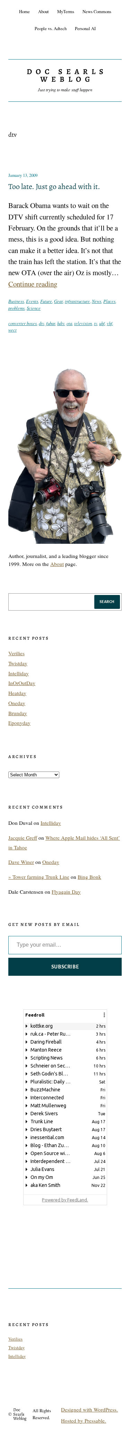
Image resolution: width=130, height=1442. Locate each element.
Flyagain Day (66, 891)
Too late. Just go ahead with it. (54, 187)
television (83, 323)
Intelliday (18, 673)
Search (107, 602)
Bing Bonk (89, 876)
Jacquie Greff (22, 837)
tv (95, 323)
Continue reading (32, 284)
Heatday (17, 693)
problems (16, 308)
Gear (58, 301)
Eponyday (19, 722)
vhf (109, 323)
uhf (102, 323)
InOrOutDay (21, 682)
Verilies (16, 653)
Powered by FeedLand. (65, 1199)
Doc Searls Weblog (67, 75)
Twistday (17, 663)
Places (109, 301)
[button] (104, 1015)
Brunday (17, 713)
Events (32, 301)
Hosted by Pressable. (83, 1420)
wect (12, 330)
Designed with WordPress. (89, 1409)
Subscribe (65, 967)
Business (16, 301)
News (96, 301)
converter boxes (22, 323)
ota (69, 323)
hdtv (60, 323)
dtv (41, 323)
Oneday (16, 703)
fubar (50, 323)
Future (46, 301)
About (57, 563)
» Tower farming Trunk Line (38, 876)
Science (34, 308)
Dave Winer (21, 861)
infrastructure (77, 301)
